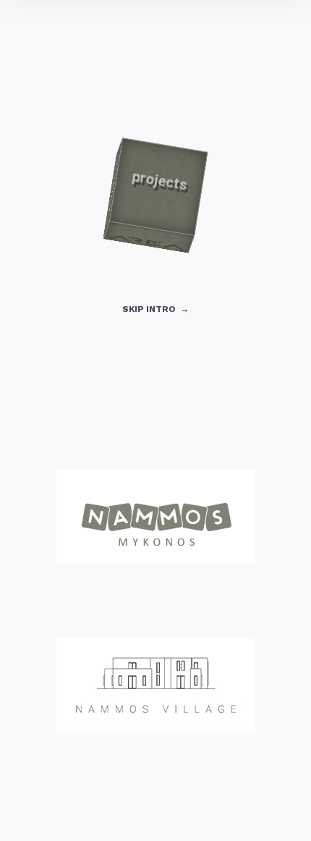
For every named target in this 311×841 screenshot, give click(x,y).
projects (112, 188)
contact (199, 194)
